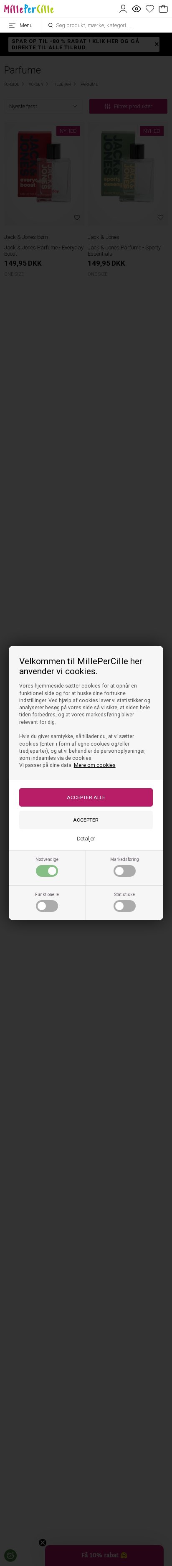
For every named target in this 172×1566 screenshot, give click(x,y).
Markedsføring (124, 859)
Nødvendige (46, 859)
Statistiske (124, 894)
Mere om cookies (95, 765)
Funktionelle (47, 894)
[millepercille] (28, 8)
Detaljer (86, 838)
